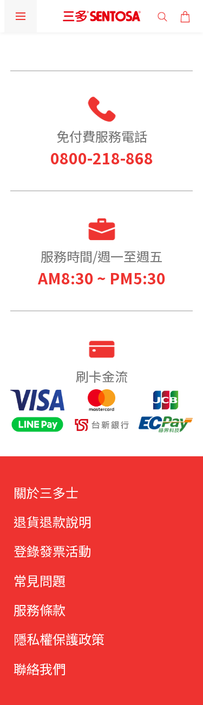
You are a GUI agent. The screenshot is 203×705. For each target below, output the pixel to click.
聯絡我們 (40, 668)
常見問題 (40, 580)
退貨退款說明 (52, 521)
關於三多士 (46, 492)
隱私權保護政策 (59, 638)
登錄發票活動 (52, 550)
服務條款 (40, 609)
